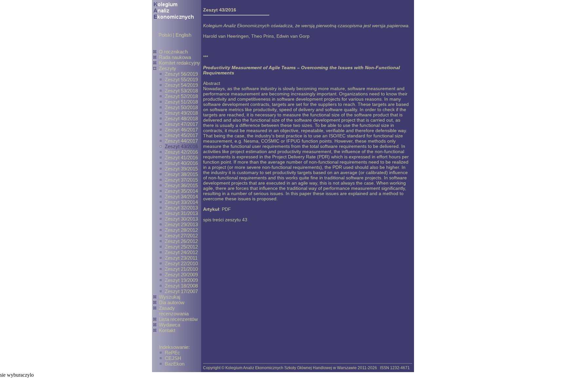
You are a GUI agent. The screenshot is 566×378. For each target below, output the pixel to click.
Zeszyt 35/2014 (181, 191)
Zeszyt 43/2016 (181, 146)
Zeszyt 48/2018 (181, 118)
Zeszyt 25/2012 (181, 246)
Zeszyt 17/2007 (181, 291)
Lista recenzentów (178, 319)
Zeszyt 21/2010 (181, 269)
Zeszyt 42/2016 (181, 152)
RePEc (172, 352)
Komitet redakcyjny (179, 63)
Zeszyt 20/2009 (181, 274)
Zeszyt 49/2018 (181, 113)
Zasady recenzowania (174, 310)
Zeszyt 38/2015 (181, 174)
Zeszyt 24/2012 (181, 252)
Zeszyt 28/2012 (181, 230)
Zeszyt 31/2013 (181, 213)
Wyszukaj (169, 297)
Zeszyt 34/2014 (181, 196)
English (183, 35)
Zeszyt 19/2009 (181, 280)
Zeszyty (167, 68)
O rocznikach (173, 51)
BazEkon (174, 364)
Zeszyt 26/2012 (181, 241)
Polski (165, 35)
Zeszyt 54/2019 (181, 85)
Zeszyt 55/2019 (181, 79)
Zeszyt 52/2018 (181, 96)
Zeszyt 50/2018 (181, 107)
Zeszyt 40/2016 (181, 163)
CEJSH (173, 358)
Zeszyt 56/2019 (181, 74)
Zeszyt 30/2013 (181, 219)
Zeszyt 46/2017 (181, 129)
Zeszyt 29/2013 (181, 224)
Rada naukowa (175, 57)
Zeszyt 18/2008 (181, 285)
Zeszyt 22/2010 (181, 263)
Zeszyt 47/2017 (181, 124)
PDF (226, 209)
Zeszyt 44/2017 (181, 141)
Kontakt (167, 330)
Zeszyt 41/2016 (181, 157)
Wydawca (169, 325)
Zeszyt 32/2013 (181, 207)
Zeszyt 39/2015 (181, 168)
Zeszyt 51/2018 (181, 102)
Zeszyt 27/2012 (181, 235)
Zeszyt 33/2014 (181, 202)
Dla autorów (171, 302)
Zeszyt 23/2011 (181, 258)
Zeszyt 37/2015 (181, 180)
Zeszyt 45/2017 (181, 135)
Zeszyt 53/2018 (181, 90)
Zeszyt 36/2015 (181, 185)
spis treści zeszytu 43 (225, 219)
